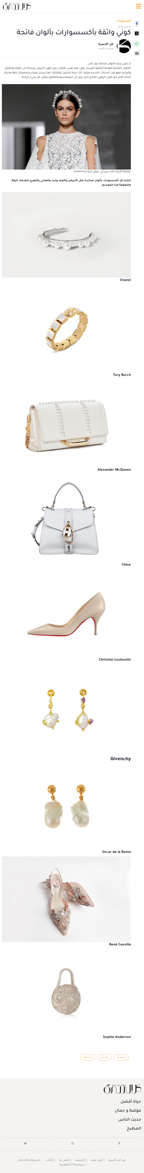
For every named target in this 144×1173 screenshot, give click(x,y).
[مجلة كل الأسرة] (72, 1089)
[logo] (17, 6)
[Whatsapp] (137, 43)
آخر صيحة (121, 1057)
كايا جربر (104, 1057)
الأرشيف (80, 1160)
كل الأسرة (105, 44)
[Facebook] (137, 23)
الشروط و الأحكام (29, 1160)
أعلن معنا (97, 1160)
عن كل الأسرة (117, 1160)
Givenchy (88, 1057)
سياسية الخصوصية (72, 1164)
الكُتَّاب (50, 1160)
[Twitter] (137, 33)
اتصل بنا (64, 1160)
